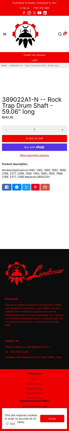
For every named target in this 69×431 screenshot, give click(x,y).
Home (4, 65)
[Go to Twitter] (34, 13)
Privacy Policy (34, 398)
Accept (52, 418)
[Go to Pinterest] (35, 187)
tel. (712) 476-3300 (16, 352)
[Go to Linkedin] (45, 13)
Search (34, 379)
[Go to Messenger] (16, 187)
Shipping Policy (34, 388)
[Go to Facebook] (24, 13)
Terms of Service (34, 393)
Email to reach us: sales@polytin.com (27, 346)
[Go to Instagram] (29, 13)
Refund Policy (34, 383)
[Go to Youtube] (39, 13)
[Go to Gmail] (45, 187)
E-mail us (24, 8)
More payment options (34, 155)
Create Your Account (35, 55)
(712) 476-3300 (41, 8)
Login (34, 60)
